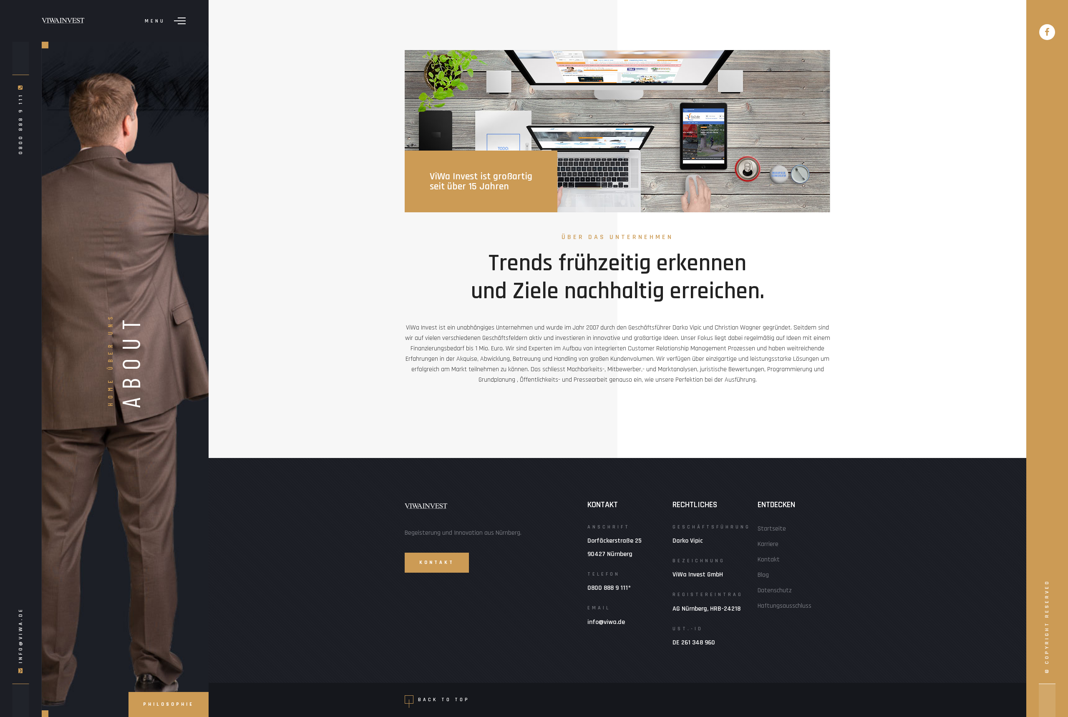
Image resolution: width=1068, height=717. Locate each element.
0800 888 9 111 (20, 122)
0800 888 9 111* (609, 588)
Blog (763, 575)
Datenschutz (775, 590)
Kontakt (769, 559)
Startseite (772, 528)
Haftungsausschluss (784, 605)
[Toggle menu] (180, 21)
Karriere (768, 544)
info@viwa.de (20, 635)
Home (110, 391)
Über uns (110, 341)
